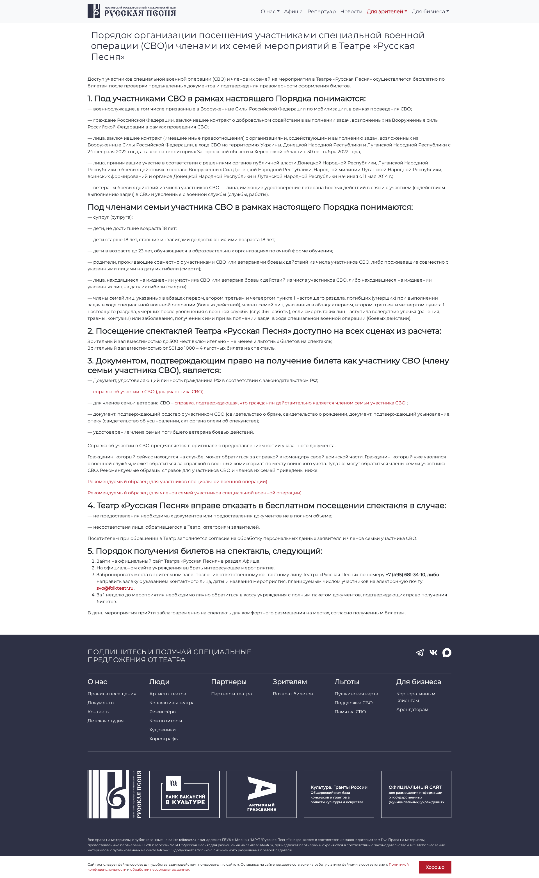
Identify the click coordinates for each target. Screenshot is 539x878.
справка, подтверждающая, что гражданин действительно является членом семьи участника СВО (291, 403)
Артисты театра (167, 693)
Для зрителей (385, 11)
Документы (101, 702)
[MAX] (446, 652)
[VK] (433, 652)
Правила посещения (112, 693)
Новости (351, 11)
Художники (162, 729)
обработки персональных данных (159, 869)
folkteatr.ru (187, 840)
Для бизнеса (428, 11)
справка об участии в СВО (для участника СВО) (148, 391)
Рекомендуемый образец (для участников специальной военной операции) (177, 481)
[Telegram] (419, 652)
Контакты (99, 711)
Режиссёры (163, 711)
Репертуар (321, 11)
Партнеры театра (231, 693)
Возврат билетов (293, 693)
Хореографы (164, 738)
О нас (268, 11)
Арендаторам (412, 709)
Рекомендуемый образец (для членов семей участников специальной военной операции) (195, 492)
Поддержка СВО (354, 702)
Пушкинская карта (356, 693)
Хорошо (435, 867)
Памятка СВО (350, 711)
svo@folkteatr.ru (115, 588)
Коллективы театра (172, 702)
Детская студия (106, 720)
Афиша (293, 11)
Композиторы (165, 720)
